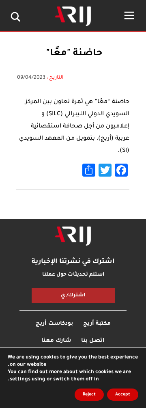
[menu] (129, 15)
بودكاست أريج (54, 324)
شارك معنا (56, 341)
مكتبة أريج (97, 324)
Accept (122, 394)
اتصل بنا (93, 341)
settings (20, 379)
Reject (89, 394)
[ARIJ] (73, 236)
